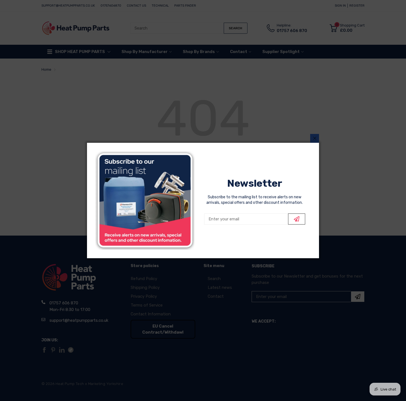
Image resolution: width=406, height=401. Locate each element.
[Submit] (296, 219)
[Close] (314, 138)
